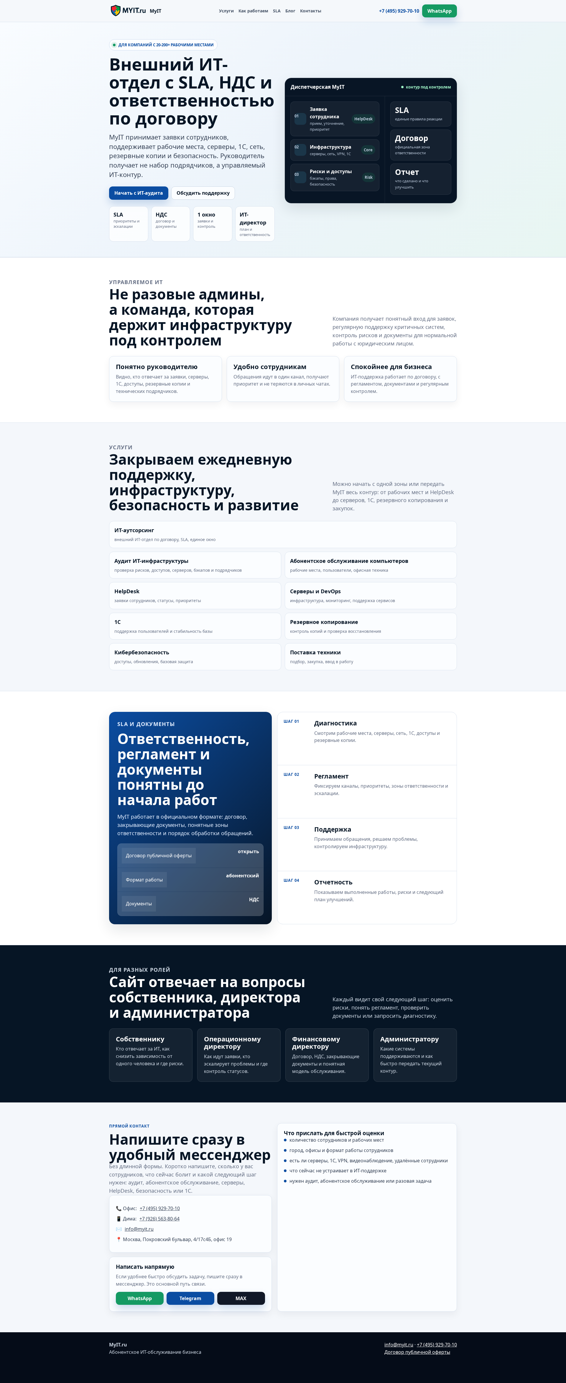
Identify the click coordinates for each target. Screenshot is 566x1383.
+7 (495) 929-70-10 (399, 11)
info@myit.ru (139, 1229)
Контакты (310, 11)
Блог (290, 11)
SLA (277, 11)
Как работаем (253, 11)
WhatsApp (439, 11)
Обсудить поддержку (203, 193)
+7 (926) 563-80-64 (159, 1218)
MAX (241, 1298)
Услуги (226, 11)
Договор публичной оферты (417, 1352)
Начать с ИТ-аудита (138, 193)
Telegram (190, 1298)
